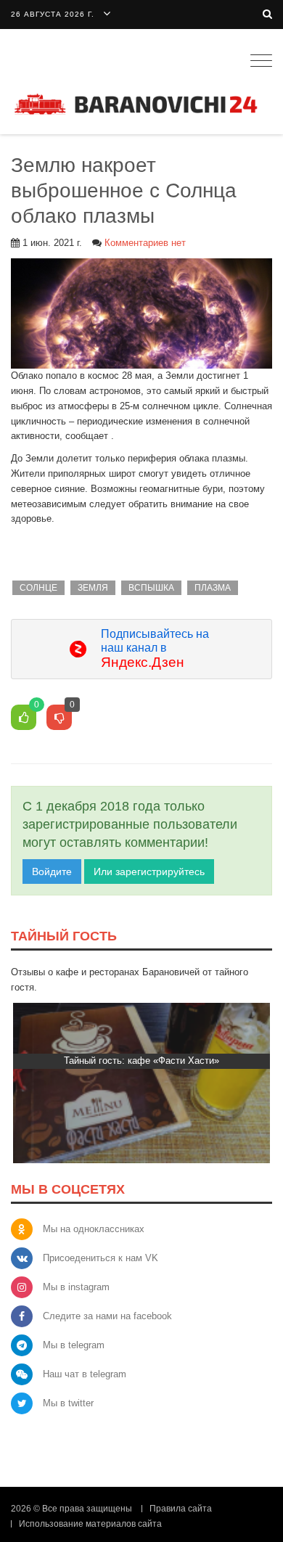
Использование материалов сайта (90, 1524)
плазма (212, 588)
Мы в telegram (73, 1345)
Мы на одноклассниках (93, 1228)
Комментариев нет (145, 242)
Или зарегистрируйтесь (149, 871)
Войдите (52, 871)
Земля (93, 588)
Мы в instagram (76, 1286)
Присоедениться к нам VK (100, 1257)
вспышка (151, 588)
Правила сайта (180, 1509)
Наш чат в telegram (84, 1374)
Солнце (38, 588)
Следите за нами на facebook (107, 1316)
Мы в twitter (68, 1403)
